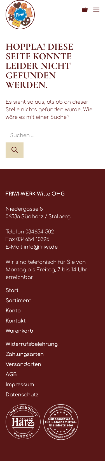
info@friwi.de (41, 247)
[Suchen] (15, 150)
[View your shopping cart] (85, 9)
